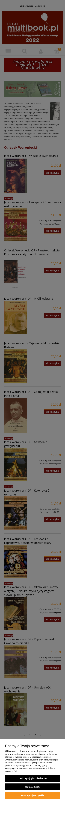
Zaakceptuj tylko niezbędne (33, 778)
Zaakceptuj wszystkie (32, 795)
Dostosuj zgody (32, 787)
